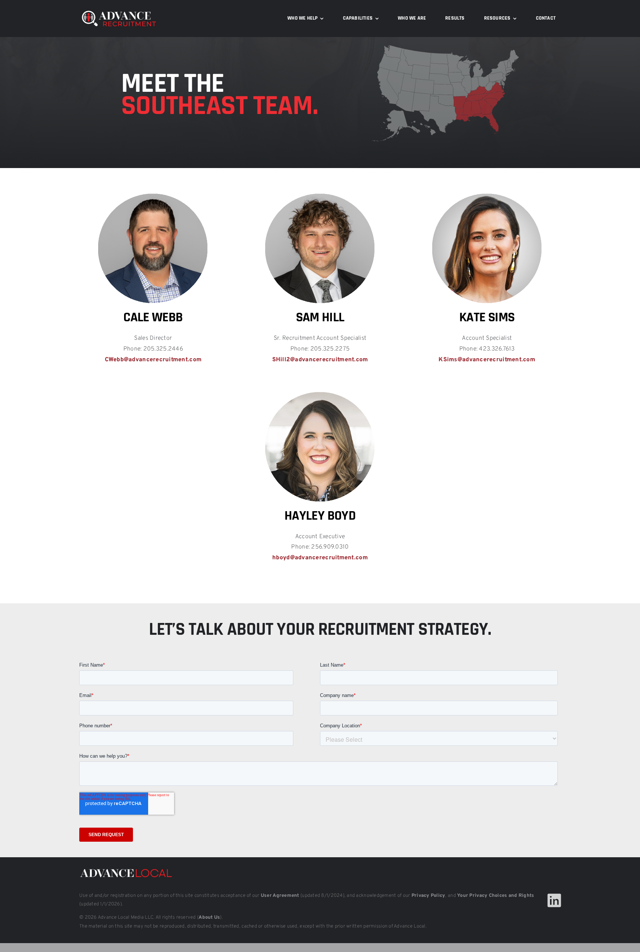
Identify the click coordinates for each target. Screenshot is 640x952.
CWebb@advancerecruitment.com (153, 359)
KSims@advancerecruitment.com (487, 359)
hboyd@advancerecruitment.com (320, 558)
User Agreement (280, 896)
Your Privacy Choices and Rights (495, 896)
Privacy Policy (428, 896)
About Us (209, 918)
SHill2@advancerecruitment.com (320, 359)
